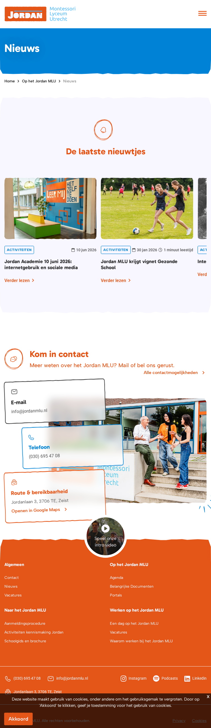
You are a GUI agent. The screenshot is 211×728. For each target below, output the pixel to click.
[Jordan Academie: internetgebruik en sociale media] (50, 208)
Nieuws (69, 81)
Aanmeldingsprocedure (24, 623)
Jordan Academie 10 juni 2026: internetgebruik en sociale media (41, 264)
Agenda (116, 577)
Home (9, 81)
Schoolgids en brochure (25, 641)
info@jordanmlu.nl (29, 411)
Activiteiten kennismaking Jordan (33, 632)
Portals (116, 595)
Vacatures (13, 595)
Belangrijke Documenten (132, 586)
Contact (11, 577)
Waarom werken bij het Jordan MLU (141, 641)
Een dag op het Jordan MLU (134, 623)
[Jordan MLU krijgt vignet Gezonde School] (147, 208)
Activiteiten (19, 250)
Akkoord (18, 719)
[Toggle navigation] (202, 14)
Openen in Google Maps (35, 510)
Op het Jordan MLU (39, 81)
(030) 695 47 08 (44, 456)
